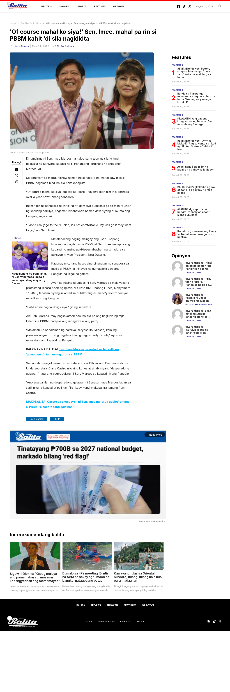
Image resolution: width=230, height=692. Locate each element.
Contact (140, 621)
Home (13, 23)
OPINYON (118, 6)
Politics (37, 23)
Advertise (125, 621)
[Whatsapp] (16, 182)
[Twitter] (16, 176)
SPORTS (81, 6)
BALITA (45, 6)
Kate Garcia (22, 46)
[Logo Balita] (17, 6)
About (89, 621)
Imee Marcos (36, 419)
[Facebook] (16, 170)
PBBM (57, 419)
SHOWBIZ (64, 6)
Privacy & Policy (106, 621)
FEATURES (99, 6)
